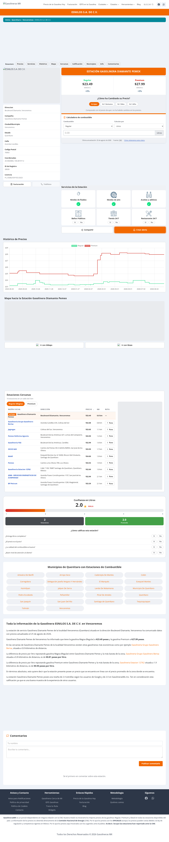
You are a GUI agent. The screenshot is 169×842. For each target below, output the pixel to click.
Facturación (72, 4)
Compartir (88, 230)
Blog (139, 4)
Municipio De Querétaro (143, 588)
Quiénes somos (117, 802)
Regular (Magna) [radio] (16, 404)
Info (102, 64)
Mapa (53, 64)
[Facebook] (159, 4)
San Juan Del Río (65, 601)
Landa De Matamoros (104, 588)
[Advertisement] (84, 41)
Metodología (117, 798)
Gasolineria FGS (14, 442)
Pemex (11, 463)
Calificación (77, 64)
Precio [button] (89, 409)
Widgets (52, 810)
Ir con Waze (127, 345)
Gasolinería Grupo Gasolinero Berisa (142, 653)
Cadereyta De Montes (104, 575)
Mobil (10, 456)
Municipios (91, 64)
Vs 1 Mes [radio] (120, 104)
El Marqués (104, 581)
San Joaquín (25, 601)
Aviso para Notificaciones (19, 798)
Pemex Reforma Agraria (18, 436)
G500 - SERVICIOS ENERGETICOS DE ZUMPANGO (22, 476)
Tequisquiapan (143, 601)
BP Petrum (12, 483)
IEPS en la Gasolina (87, 4)
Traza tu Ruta (52, 806)
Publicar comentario (151, 763)
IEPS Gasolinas (52, 802)
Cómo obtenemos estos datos (134, 140)
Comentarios (113, 64)
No (81, 222)
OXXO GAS (12, 449)
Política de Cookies (19, 806)
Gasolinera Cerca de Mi (52, 798)
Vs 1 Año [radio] (132, 104)
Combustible (69, 121)
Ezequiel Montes (143, 581)
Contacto (19, 810)
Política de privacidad (19, 802)
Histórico (43, 64)
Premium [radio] (31, 404)
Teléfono (47, 184)
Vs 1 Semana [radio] (107, 104)
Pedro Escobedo (25, 595)
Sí (75, 222)
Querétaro (16, 20)
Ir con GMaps (46, 345)
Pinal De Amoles (104, 595)
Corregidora (25, 581)
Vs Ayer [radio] (94, 104)
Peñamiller (65, 595)
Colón (143, 575)
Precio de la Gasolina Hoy (54, 4)
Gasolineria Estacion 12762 (19, 469)
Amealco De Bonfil (26, 575)
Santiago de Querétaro (104, 601)
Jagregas (11, 429)
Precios (20, 64)
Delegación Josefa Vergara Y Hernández (64, 581)
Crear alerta (141, 230)
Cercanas (64, 64)
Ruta (111, 423)
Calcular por (119, 121)
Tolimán (25, 608)
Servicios (31, 64)
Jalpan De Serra (65, 588)
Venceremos (28, 20)
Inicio (7, 20)
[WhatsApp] (164, 4)
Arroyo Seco (65, 575)
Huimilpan (25, 588)
